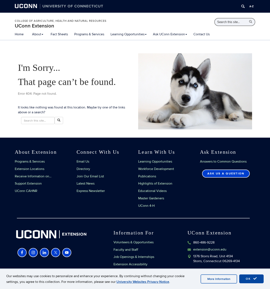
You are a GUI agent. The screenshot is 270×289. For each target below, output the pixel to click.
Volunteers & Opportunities (133, 242)
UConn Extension (34, 26)
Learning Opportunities (127, 34)
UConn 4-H (146, 206)
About (36, 34)
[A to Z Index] (251, 6)
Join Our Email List (90, 176)
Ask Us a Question (225, 173)
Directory (83, 169)
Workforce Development (156, 169)
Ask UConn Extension (169, 34)
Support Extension (28, 183)
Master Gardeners (151, 198)
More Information (218, 279)
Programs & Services (89, 34)
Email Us (83, 161)
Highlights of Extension (155, 183)
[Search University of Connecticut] (243, 6)
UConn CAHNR (26, 191)
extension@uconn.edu (209, 249)
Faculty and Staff (125, 250)
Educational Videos (152, 191)
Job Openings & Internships (133, 257)
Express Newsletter (91, 191)
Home (19, 34)
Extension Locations (29, 169)
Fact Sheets (59, 34)
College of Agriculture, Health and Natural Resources (61, 21)
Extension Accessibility (130, 264)
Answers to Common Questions (223, 161)
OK (249, 279)
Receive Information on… (33, 176)
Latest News (85, 183)
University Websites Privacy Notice (142, 282)
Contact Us (201, 34)
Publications (147, 176)
